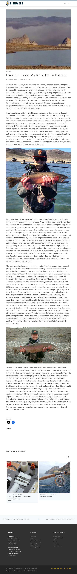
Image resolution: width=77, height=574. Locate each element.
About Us (33, 536)
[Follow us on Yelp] (64, 568)
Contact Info (56, 536)
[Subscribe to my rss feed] (52, 568)
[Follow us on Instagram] (67, 568)
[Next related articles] (69, 457)
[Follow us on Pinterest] (61, 568)
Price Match (56, 544)
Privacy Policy (34, 544)
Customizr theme (33, 570)
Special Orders (57, 546)
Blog (31, 538)
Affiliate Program (35, 546)
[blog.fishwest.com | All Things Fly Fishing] (14, 3)
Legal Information (35, 540)
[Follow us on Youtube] (70, 568)
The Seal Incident (46, 497)
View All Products (35, 548)
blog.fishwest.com (17, 568)
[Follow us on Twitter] (58, 568)
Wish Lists (56, 542)
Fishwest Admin (12, 79)
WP (14, 570)
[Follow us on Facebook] (55, 568)
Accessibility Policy (35, 542)
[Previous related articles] (64, 457)
